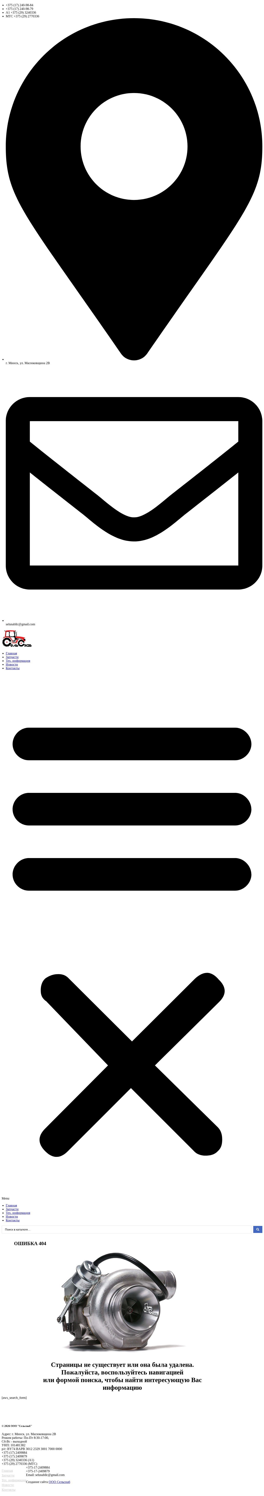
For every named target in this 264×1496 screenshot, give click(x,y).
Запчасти (12, 657)
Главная (11, 653)
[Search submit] (257, 1229)
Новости (12, 664)
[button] (132, 936)
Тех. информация (18, 660)
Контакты (13, 668)
